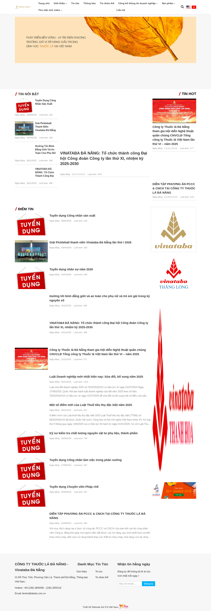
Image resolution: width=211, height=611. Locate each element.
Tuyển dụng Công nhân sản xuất (45, 102)
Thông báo (89, 3)
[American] (188, 7)
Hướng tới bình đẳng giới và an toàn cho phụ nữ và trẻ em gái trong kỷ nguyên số (45, 150)
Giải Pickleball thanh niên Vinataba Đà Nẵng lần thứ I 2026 (45, 127)
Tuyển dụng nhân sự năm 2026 (71, 269)
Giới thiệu (59, 3)
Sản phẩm (167, 3)
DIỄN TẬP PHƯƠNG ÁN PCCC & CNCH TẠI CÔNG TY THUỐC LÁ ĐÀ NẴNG (173, 188)
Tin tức (75, 3)
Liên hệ (121, 10)
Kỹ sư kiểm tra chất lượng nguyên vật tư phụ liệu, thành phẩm (93, 433)
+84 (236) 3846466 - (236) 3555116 (42, 587)
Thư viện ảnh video (49, 10)
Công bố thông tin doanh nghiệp (137, 3)
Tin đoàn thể (107, 3)
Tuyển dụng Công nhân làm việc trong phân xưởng (85, 460)
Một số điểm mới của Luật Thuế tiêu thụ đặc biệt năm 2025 (90, 405)
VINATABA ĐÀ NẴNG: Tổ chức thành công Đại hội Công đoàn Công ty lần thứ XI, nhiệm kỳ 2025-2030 (46, 172)
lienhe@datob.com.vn (34, 593)
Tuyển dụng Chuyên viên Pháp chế (74, 486)
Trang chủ (44, 3)
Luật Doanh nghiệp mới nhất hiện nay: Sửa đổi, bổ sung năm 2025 (96, 376)
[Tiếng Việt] (194, 7)
